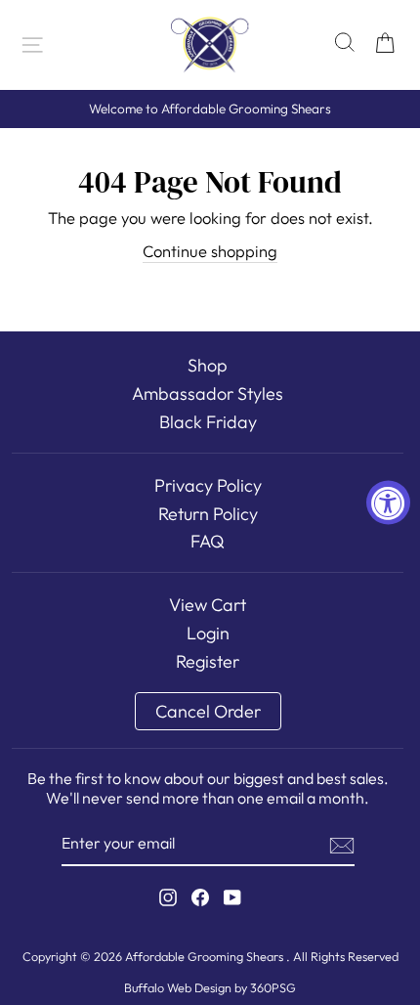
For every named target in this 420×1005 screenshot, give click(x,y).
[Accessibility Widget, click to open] (388, 503)
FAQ (207, 541)
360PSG (273, 987)
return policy (208, 513)
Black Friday (208, 422)
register (207, 661)
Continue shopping (210, 250)
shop (208, 365)
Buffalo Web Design (177, 987)
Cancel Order (208, 711)
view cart (207, 604)
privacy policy (208, 485)
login (208, 633)
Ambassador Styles (207, 393)
